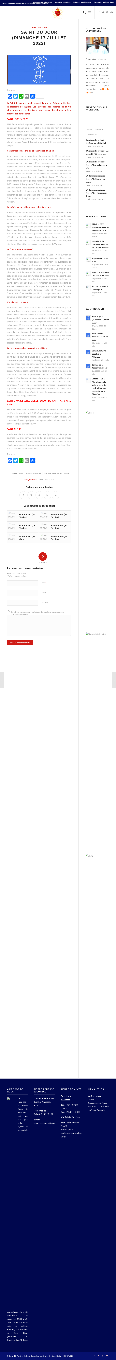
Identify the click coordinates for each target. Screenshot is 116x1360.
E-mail (44, 592)
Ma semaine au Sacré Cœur (104, 2)
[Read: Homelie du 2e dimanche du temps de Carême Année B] (88, 242)
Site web (45, 602)
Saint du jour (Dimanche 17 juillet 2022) (100, 319)
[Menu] (89, 12)
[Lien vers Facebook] (99, 12)
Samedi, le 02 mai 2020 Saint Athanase (99, 354)
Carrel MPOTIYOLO (66, 1356)
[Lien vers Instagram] (107, 12)
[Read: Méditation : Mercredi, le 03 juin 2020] (88, 335)
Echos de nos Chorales (82, 2)
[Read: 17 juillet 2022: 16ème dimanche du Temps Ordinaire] (88, 225)
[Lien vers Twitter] (103, 12)
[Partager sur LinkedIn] (47, 495)
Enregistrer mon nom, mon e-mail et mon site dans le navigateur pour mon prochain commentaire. (37, 613)
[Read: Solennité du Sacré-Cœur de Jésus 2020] (88, 273)
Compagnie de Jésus (97, 1103)
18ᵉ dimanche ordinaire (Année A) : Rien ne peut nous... (96, 179)
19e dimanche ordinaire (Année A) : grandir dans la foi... (96, 165)
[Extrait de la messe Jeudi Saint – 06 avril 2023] (114, 680)
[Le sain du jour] (39, 69)
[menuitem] (42, 2)
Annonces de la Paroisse (42, 2)
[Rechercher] (83, 12)
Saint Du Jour (39, 27)
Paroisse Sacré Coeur (58, 474)
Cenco (91, 1099)
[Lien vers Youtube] (111, 12)
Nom (44, 583)
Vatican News (94, 1096)
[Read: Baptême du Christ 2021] (88, 259)
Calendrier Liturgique (62, 2)
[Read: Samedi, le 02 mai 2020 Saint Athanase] (88, 352)
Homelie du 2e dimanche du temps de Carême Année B (100, 244)
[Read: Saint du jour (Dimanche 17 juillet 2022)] (88, 318)
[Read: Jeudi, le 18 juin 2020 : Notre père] (88, 287)
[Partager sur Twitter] (31, 495)
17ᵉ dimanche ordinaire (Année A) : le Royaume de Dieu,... (96, 193)
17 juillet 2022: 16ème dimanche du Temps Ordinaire (100, 227)
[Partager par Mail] (55, 495)
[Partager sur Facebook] (23, 495)
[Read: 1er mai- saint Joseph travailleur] (88, 366)
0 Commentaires (33, 474)
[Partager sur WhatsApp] (39, 495)
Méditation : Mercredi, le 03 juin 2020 (100, 337)
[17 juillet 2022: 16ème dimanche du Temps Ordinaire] (2, 680)
